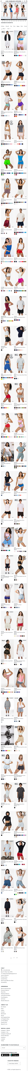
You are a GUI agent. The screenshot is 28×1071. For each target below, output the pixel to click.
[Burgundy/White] (4, 233)
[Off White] (6, 663)
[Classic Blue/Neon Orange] (11, 261)
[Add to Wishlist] (12, 109)
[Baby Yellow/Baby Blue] (7, 290)
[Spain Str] (12, 321)
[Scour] (1, 635)
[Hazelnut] (19, 350)
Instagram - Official (5, 1030)
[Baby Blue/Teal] (9, 290)
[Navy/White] (3, 233)
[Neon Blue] (17, 55)
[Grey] (25, 173)
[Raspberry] (21, 55)
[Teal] (25, 232)
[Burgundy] (24, 85)
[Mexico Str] (7, 321)
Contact (3, 1012)
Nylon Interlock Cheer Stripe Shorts (19, 948)
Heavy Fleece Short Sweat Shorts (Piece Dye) (7, 776)
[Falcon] (19, 407)
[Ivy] (19, 202)
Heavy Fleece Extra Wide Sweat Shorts (7, 52)
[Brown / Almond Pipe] (6, 84)
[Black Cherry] (24, 261)
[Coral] (17, 144)
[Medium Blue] (21, 144)
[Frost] (6, 607)
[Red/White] (1, 263)
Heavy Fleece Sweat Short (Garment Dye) (19, 521)
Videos (2, 1010)
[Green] (1, 174)
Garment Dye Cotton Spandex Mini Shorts (20, 52)
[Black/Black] (14, 922)
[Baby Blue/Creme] (24, 437)
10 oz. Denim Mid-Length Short (7, 890)
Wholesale (3, 1013)
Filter (4, 28)
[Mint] (3, 379)
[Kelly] (6, 437)
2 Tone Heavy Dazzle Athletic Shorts (6, 230)
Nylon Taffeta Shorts (18, 112)
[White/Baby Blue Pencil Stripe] (16, 551)
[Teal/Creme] (6, 261)
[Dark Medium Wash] (16, 607)
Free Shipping (4, 997)
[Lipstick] (22, 261)
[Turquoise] (19, 864)
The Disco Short (4, 347)
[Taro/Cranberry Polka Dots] (17, 636)
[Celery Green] (22, 407)
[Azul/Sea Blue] (7, 261)
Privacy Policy (4, 977)
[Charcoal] (24, 173)
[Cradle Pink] (22, 55)
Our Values (3, 1006)
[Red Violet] (11, 377)
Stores (2, 1015)
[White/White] (17, 922)
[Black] (3, 55)
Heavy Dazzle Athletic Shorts (19, 317)
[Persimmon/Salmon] (12, 261)
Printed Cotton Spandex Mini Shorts (19, 633)
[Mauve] (7, 203)
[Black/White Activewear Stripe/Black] (14, 173)
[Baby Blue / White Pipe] (12, 84)
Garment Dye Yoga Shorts (6, 141)
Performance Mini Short (18, 170)
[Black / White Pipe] (4, 84)
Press (2, 1008)
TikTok (2, 1040)
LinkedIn (3, 1039)
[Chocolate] (3, 144)
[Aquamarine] (1, 145)
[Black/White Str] (1, 115)
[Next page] (16, 957)
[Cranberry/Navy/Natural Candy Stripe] (19, 551)
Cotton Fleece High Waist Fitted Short (7, 948)
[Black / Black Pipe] (1, 84)
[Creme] (24, 55)
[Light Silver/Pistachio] (4, 261)
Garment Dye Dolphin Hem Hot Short (20, 577)
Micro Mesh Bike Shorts (5, 804)
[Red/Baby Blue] (16, 437)
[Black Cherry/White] (19, 495)
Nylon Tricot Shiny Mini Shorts (19, 258)
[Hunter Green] (16, 234)
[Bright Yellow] (9, 692)
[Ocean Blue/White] (17, 495)
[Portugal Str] (1, 322)
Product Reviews (5, 1035)
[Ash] (1, 55)
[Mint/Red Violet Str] (6, 115)
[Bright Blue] (6, 377)
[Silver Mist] (14, 836)
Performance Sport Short (6, 689)
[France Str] (4, 321)
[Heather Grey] (25, 55)
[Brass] (24, 407)
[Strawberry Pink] (11, 144)
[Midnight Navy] (7, 173)
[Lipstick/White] (21, 495)
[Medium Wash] (3, 466)
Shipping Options (5, 993)
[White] (14, 57)
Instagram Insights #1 (6, 1033)
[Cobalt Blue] (25, 202)
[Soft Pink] (16, 144)
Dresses (25, 26)
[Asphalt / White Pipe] (1, 86)
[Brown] (16, 232)
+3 (17, 174)
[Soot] (25, 290)
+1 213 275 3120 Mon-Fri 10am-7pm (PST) (7, 971)
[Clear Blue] (9, 203)
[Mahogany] (14, 292)
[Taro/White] (25, 437)
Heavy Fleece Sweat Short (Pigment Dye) (19, 804)
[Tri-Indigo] (17, 692)
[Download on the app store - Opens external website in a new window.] (5, 1055)
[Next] (26, 11)
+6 (4, 379)
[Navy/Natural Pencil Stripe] (21, 551)
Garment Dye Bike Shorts (19, 463)
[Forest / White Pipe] (3, 86)
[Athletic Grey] (14, 692)
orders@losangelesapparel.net (10, 973)
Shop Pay (3, 992)
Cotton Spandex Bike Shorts (6, 374)
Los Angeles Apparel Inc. (16, 1069)
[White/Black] (6, 233)
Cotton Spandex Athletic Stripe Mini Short (7, 112)
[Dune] (14, 174)
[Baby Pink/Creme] (6, 290)
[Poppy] (7, 692)
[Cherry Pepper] (19, 55)
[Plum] (17, 173)
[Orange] (16, 116)
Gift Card (3, 999)
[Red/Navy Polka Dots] (21, 636)
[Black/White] (1, 233)
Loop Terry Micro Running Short (7, 288)
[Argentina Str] (6, 321)
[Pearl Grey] (6, 865)
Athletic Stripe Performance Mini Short (7, 318)
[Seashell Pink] (12, 144)
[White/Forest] (21, 437)
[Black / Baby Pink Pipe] (3, 84)
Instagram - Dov (4, 1032)
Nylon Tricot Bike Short (18, 890)
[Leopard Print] (24, 636)
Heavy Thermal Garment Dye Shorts (6, 920)
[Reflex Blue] (3, 750)
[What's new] (24, 1)
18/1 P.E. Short (3, 434)
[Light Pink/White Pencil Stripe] (14, 551)
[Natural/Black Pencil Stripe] (22, 551)
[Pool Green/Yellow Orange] (17, 437)
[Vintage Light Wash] (4, 466)
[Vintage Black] (14, 807)
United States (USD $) (13, 1063)
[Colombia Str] (9, 321)
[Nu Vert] (16, 894)
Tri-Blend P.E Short (17, 689)
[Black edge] (1, 580)
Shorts (18, 26)
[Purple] (16, 114)
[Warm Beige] (3, 663)
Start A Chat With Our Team (7, 980)
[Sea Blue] (21, 173)
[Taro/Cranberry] (3, 290)
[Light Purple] (17, 114)
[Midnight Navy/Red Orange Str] (3, 115)
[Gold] (21, 85)
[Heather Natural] (3, 951)
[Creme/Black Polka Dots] (16, 636)
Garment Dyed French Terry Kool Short (20, 747)
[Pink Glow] (21, 261)
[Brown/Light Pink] (4, 290)
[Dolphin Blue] (6, 144)
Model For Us (4, 1024)
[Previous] (2, 11)
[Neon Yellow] (7, 407)
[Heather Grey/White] (16, 922)
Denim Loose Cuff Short (18, 718)
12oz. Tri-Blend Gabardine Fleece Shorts (7, 719)
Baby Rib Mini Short (18, 548)
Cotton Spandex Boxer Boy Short (20, 919)
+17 (17, 894)
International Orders (5, 995)
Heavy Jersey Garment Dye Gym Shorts (20, 199)
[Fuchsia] (6, 750)
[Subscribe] (23, 1047)
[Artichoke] (3, 174)
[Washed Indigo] (1, 495)
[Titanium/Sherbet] (3, 261)
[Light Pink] (4, 663)
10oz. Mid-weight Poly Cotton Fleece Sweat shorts (19, 661)
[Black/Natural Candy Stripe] (24, 551)
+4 (17, 292)
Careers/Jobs (4, 1022)
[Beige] (16, 409)
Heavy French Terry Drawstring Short (7, 521)
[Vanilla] (7, 607)
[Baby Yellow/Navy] (19, 437)
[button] (1, 1)
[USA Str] (3, 321)
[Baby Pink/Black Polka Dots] (19, 636)
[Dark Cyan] (12, 173)
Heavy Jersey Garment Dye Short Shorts (6, 200)
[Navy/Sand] (16, 951)
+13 (4, 86)
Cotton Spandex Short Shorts (19, 347)
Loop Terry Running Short (19, 434)
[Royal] (17, 85)
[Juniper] (9, 377)
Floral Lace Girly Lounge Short (7, 660)
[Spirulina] (14, 894)
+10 (17, 467)
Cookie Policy (4, 978)
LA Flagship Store (5, 1019)
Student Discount (5, 1000)
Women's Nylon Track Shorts (6, 170)
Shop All (7, 26)
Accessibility (4, 982)
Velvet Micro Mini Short (18, 861)
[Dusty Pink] (1, 204)
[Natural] (14, 144)
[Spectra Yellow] (7, 750)
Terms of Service (5, 975)
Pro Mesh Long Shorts (5, 547)
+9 (4, 174)
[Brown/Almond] (14, 437)
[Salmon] (6, 407)
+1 (4, 145)
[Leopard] (25, 261)
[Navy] (16, 55)
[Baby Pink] (25, 85)
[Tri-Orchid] (19, 692)
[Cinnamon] (7, 377)
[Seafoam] (19, 750)
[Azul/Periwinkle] (9, 261)
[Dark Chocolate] (1, 607)
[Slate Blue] (7, 144)
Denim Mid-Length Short (5, 463)
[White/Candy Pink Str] (9, 115)
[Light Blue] (24, 114)
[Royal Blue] (21, 114)
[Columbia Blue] (19, 85)
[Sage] (21, 407)
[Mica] (17, 893)
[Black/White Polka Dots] (22, 636)
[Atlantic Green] (11, 203)
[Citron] (9, 750)
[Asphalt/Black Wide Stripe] (25, 551)
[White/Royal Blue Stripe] (4, 55)
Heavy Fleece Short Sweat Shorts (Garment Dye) (20, 405)
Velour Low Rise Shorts (5, 604)
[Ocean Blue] (17, 261)
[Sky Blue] (22, 114)
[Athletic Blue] (16, 692)
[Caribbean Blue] (22, 173)
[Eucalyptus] (25, 835)
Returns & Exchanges (6, 988)
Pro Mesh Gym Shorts (18, 229)
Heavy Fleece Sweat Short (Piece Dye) (20, 375)
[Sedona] (16, 292)
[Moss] (22, 290)
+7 (17, 116)
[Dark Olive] (16, 467)
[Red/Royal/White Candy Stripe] (17, 551)
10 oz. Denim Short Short (5, 492)
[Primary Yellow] (1, 379)
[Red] (22, 85)
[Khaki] (22, 202)
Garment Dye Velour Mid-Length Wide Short (7, 862)
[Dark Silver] (19, 261)
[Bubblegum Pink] (9, 437)
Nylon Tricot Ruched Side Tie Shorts (6, 405)
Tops (11, 26)
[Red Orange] (12, 377)
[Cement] (16, 203)
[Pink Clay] (11, 692)
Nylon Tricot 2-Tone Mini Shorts (7, 258)
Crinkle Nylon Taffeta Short (19, 288)
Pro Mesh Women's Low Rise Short (19, 82)
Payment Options (5, 990)
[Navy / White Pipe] (9, 84)
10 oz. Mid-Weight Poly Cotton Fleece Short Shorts (19, 776)
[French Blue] (25, 466)
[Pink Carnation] (24, 835)
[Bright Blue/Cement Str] (4, 115)
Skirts (22, 26)
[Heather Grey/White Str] (7, 115)
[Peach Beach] (21, 350)
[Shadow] (3, 173)
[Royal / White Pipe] (11, 84)
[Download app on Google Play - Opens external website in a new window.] (15, 1055)
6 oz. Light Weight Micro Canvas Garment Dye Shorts (7, 577)
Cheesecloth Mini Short (18, 141)
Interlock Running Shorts (5, 82)
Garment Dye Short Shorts (19, 832)
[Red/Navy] (1, 290)
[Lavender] (14, 409)
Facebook (3, 1037)
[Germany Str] (1, 321)
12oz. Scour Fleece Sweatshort (7, 632)
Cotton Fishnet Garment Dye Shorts (6, 747)
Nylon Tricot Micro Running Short (20, 492)
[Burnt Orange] (6, 203)
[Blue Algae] (19, 290)
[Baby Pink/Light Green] (22, 437)
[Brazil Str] (11, 321)
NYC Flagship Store (5, 1017)
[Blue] (4, 377)
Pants (14, 26)
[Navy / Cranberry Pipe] (7, 84)
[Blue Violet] (4, 750)
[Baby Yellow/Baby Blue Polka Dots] (14, 636)
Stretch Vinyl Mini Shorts (5, 832)
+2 (17, 203)
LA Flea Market (4, 1020)
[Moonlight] (16, 893)
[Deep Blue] (4, 607)
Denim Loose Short (17, 604)
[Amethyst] (17, 350)
